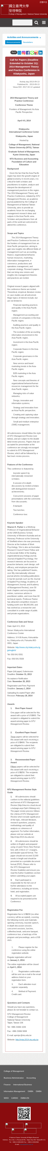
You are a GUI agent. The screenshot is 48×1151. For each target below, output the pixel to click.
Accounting (31, 1078)
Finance (7, 1084)
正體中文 (43, 2)
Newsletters (28, 42)
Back (14, 52)
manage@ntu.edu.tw (26, 1144)
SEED (6, 1098)
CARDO (14, 1098)
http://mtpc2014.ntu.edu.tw (26, 1039)
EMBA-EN (25, 1098)
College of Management (14, 1071)
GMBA (30, 1091)
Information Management (14, 1091)
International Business (22, 1084)
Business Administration (14, 1078)
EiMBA (38, 1091)
